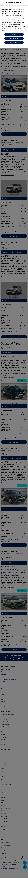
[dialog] (14, 439)
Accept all (14, 34)
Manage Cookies (14, 42)
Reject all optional (14, 38)
